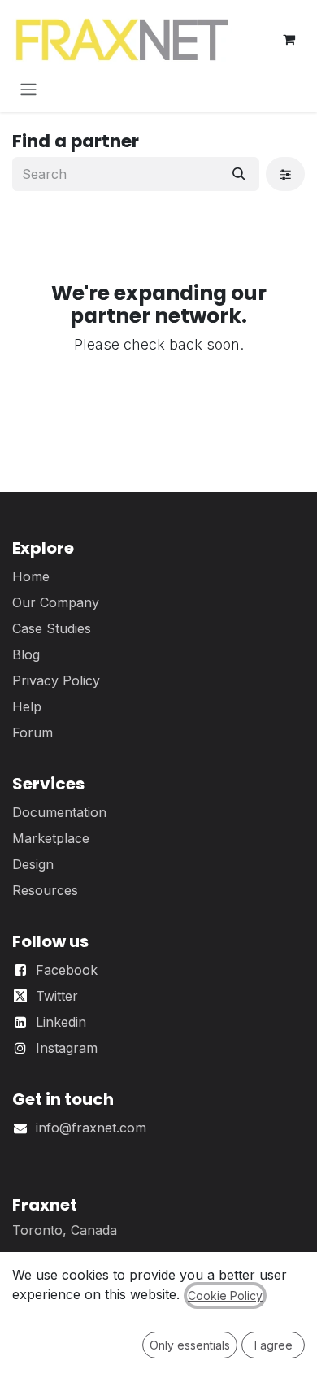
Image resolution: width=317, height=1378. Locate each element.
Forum (32, 732)
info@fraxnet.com (91, 1127)
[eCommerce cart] (288, 39)
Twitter (57, 996)
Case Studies (51, 628)
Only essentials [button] (190, 1345)
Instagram (67, 1048)
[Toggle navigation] (28, 89)
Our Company (55, 602)
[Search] (239, 174)
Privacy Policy (56, 680)
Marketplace (50, 838)
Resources (45, 890)
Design (33, 864)
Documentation (59, 812)
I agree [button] (273, 1345)
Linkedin (61, 1022)
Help (26, 706)
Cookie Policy (225, 1295)
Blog (26, 654)
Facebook (67, 970)
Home (31, 576)
